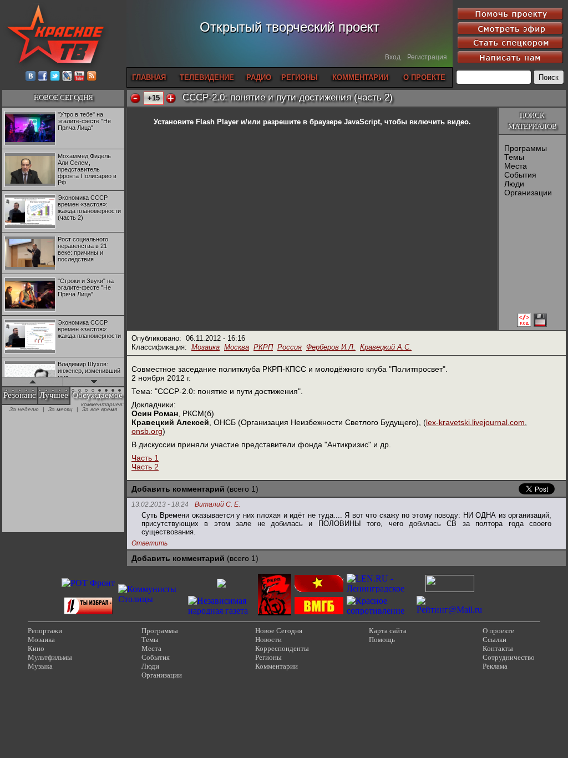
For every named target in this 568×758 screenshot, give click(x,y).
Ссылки (494, 639)
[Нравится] (171, 98)
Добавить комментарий (178, 488)
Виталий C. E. (217, 504)
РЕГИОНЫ (299, 77)
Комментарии (276, 666)
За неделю (24, 409)
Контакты (498, 648)
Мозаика (205, 347)
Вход (392, 57)
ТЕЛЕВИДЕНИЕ (207, 77)
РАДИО (258, 77)
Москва (236, 347)
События (520, 174)
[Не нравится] (135, 98)
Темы (514, 157)
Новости (268, 639)
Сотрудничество (509, 657)
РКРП (263, 347)
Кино (36, 648)
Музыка (40, 666)
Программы (525, 148)
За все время (99, 409)
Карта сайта (388, 630)
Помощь (382, 639)
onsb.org (147, 431)
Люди (514, 183)
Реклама (495, 666)
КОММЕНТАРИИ (360, 77)
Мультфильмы (50, 657)
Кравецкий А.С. (386, 347)
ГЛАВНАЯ (149, 77)
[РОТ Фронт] (88, 583)
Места (515, 165)
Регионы (268, 657)
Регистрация (427, 57)
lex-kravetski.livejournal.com (475, 422)
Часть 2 (145, 466)
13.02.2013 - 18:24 (160, 504)
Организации (528, 192)
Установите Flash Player (196, 122)
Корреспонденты (282, 648)
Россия (289, 347)
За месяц (60, 409)
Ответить (149, 543)
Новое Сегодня (278, 630)
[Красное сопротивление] (380, 610)
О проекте (498, 630)
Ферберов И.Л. (331, 347)
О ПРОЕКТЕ (424, 77)
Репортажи (45, 630)
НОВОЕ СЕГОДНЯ (63, 97)
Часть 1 (145, 457)
